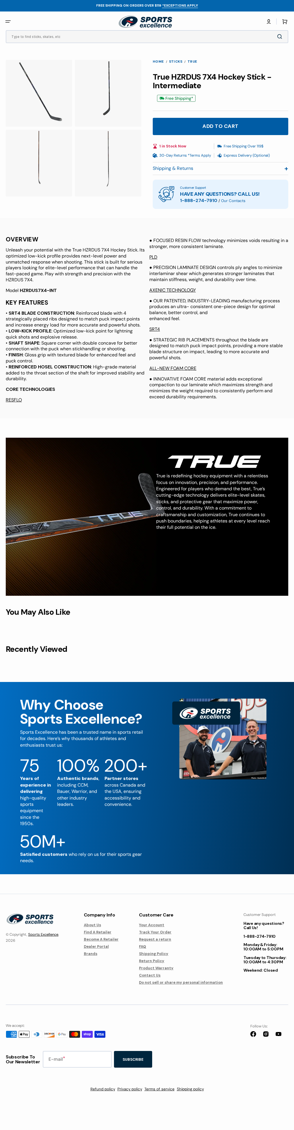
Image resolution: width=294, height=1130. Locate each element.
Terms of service (159, 1089)
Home (158, 62)
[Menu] (8, 21)
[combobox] (147, 36)
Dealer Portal (96, 946)
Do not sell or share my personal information (181, 982)
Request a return (155, 939)
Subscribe (133, 1059)
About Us (92, 925)
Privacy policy (129, 1089)
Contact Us (149, 975)
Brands (90, 953)
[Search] (280, 36)
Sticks (175, 62)
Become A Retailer (101, 939)
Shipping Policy (153, 953)
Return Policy (151, 960)
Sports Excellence (43, 934)
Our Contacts (233, 200)
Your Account (151, 925)
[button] (268, 21)
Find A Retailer (97, 932)
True (192, 62)
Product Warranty (156, 968)
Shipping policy (190, 1089)
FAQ (142, 946)
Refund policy (102, 1089)
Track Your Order (155, 932)
